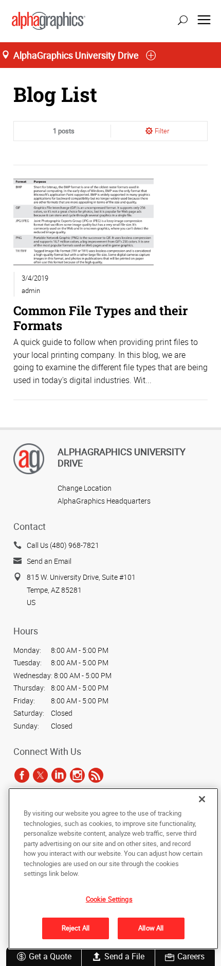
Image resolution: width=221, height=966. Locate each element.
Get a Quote (50, 956)
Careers (191, 956)
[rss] (95, 775)
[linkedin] (58, 775)
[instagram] (77, 775)
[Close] (202, 799)
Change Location (85, 488)
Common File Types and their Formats (100, 317)
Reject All (75, 928)
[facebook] (21, 775)
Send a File (124, 956)
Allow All (150, 928)
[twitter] (40, 775)
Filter (162, 130)
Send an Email (49, 561)
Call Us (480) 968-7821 (63, 545)
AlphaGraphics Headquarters (104, 501)
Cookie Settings (109, 899)
